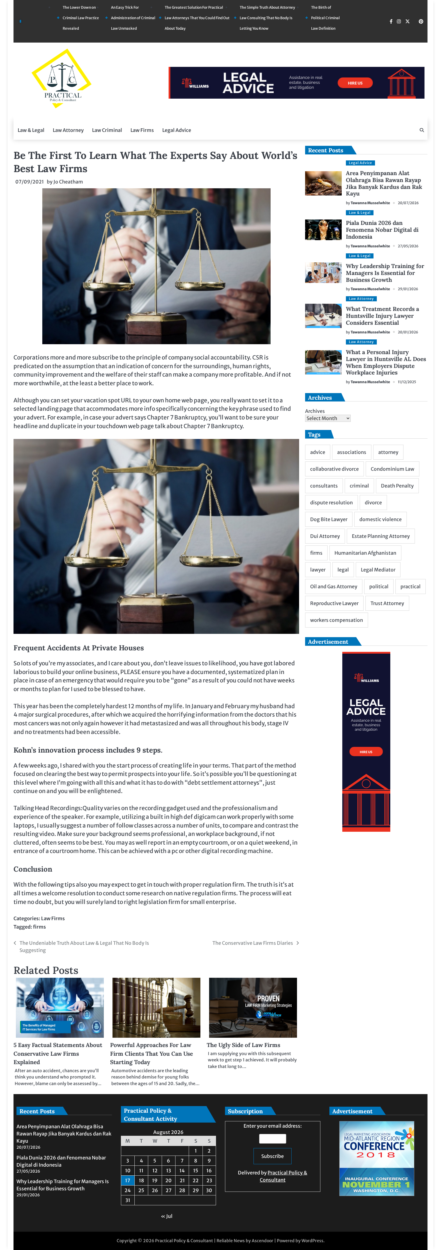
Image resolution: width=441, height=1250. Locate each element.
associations (351, 452)
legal (343, 570)
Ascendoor (262, 1240)
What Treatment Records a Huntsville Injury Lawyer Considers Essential (382, 315)
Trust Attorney (387, 603)
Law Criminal (107, 130)
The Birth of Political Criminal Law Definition (325, 18)
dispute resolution (331, 503)
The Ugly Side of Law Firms (243, 1045)
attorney (388, 452)
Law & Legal (31, 130)
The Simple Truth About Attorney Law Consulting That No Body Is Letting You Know (267, 18)
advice (317, 452)
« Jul (166, 1216)
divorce (373, 503)
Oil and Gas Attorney (333, 586)
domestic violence (380, 519)
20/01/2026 (408, 332)
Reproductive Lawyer (334, 603)
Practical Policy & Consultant (184, 1240)
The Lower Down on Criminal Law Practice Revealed (81, 18)
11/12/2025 (407, 382)
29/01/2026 (408, 289)
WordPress (312, 1240)
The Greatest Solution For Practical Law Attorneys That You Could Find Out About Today (197, 18)
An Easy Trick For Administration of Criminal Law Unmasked (133, 18)
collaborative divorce (334, 469)
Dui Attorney (325, 536)
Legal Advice (176, 130)
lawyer (318, 570)
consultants (324, 486)
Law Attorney (68, 130)
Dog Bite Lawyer (328, 519)
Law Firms (142, 130)
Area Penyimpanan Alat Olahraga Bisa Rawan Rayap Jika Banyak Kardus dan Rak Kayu (384, 183)
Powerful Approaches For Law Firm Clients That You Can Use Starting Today (151, 1053)
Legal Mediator (378, 570)
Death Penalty (397, 486)
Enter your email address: (272, 1153)
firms (39, 927)
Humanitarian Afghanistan (365, 553)
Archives (315, 411)
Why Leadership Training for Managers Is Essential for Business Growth (385, 272)
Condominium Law (392, 469)
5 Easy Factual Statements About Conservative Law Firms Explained (58, 1053)
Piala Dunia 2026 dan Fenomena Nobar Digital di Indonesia (382, 229)
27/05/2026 (408, 246)
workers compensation (336, 620)
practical (410, 586)
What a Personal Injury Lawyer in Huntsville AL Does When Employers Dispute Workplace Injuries (386, 362)
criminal (359, 486)
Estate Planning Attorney (381, 536)
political (378, 586)
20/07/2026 (408, 203)
